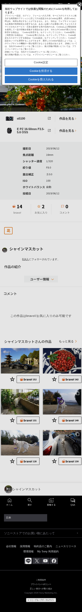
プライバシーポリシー (45, 55)
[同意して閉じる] (79, 4)
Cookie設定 (41, 62)
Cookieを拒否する (41, 70)
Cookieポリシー (36, 52)
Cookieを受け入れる (41, 79)
